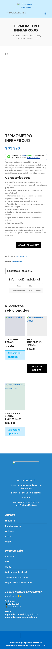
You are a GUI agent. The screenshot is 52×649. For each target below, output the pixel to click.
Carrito (8, 536)
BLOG (7, 561)
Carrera (26, 497)
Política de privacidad (16, 572)
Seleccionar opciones (14, 355)
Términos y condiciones (16, 577)
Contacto (10, 567)
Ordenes (9, 531)
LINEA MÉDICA (22, 36)
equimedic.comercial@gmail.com (21, 614)
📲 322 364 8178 (13, 606)
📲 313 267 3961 (12, 604)
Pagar (8, 541)
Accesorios (35, 36)
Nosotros (9, 556)
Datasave (17, 261)
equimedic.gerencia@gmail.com (21, 617)
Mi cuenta (10, 520)
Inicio (13, 36)
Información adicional (20, 271)
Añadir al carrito (28, 244)
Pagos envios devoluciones (18, 582)
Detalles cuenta (13, 526)
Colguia (21, 642)
